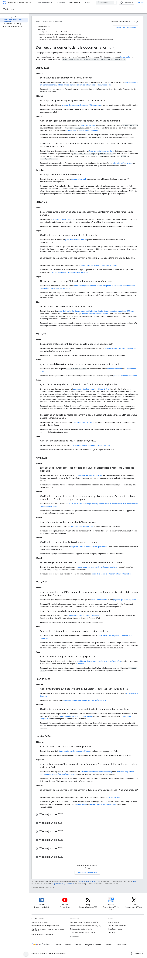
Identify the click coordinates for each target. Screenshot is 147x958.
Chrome (68, 945)
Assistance (61, 3)
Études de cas (75, 936)
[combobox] (106, 3)
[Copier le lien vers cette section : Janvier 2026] (53, 736)
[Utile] (133, 21)
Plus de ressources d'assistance (42, 934)
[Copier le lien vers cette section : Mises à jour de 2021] (65, 848)
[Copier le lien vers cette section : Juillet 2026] (51, 68)
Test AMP (111, 932)
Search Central (23, 2)
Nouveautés (73, 3)
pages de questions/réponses (124, 600)
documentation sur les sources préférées (120, 349)
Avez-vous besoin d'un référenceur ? (95, 314)
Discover (80, 664)
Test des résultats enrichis (117, 925)
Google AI (108, 945)
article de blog (81, 804)
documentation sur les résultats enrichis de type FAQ (90, 445)
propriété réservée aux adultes (125, 376)
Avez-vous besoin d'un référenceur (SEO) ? (84, 922)
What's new (8, 9)
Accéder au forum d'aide (40, 922)
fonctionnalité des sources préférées (88, 475)
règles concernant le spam (83, 422)
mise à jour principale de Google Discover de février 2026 (84, 700)
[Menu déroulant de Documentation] (52, 2)
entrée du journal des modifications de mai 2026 (70, 272)
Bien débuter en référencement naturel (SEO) (85, 925)
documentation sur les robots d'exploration (76, 716)
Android (58, 945)
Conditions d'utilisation (39, 953)
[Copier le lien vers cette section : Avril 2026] (49, 458)
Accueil (38, 21)
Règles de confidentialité (57, 953)
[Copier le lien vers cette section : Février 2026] (52, 679)
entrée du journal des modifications (103, 804)
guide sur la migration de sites (64, 219)
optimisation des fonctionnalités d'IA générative (91, 389)
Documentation (44, 3)
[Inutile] (136, 21)
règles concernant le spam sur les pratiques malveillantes (96, 567)
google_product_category (88, 130)
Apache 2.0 (135, 881)
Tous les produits (121, 945)
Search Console (113, 922)
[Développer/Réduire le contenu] (49, 26)
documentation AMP (78, 179)
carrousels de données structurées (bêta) (96, 772)
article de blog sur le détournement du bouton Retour (111, 574)
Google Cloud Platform (93, 945)
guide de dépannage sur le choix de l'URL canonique (81, 105)
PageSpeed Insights (115, 929)
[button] (87, 815)
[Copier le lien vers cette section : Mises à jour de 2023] (65, 831)
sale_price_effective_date (122, 163)
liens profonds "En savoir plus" (82, 527)
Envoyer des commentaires (126, 27)
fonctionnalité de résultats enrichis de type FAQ (99, 265)
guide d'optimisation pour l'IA (76, 240)
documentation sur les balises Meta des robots (86, 616)
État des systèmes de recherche (81, 929)
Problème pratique (116, 798)
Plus (86, 3)
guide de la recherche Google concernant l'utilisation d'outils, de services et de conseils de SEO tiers (96, 311)
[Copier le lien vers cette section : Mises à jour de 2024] (65, 823)
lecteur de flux (125, 57)
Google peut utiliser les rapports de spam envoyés (89, 547)
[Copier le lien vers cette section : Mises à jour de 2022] (65, 840)
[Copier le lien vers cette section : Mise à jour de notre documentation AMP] (83, 174)
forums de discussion (99, 600)
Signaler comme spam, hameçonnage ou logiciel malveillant (48, 930)
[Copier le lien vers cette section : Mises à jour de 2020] (65, 857)
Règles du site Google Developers (63, 884)
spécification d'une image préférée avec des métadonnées (99, 661)
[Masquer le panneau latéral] (26, 954)
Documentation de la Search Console (82, 932)
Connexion (140, 2)
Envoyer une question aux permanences (45, 925)
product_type (71, 130)
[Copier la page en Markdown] (110, 48)
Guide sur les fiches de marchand (101, 151)
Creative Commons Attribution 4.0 (88, 881)
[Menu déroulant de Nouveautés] (80, 2)
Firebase (78, 945)
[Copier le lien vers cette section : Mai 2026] (48, 334)
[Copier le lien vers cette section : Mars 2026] (50, 582)
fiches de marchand (88, 125)
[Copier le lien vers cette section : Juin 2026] (49, 202)
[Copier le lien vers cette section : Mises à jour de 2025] (65, 814)
